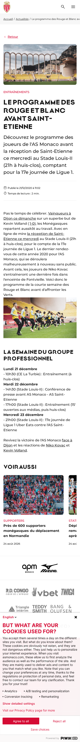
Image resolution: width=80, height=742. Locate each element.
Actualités (22, 19)
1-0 (32, 224)
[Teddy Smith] (39, 608)
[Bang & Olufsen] (60, 608)
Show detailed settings (19, 703)
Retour (13, 37)
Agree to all (21, 721)
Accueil (8, 19)
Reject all (59, 721)
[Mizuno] (49, 567)
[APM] (29, 567)
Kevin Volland (15, 450)
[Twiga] (67, 591)
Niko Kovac (55, 445)
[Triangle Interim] (19, 608)
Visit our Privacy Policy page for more (29, 710)
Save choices (40, 729)
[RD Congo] (17, 591)
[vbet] (45, 591)
